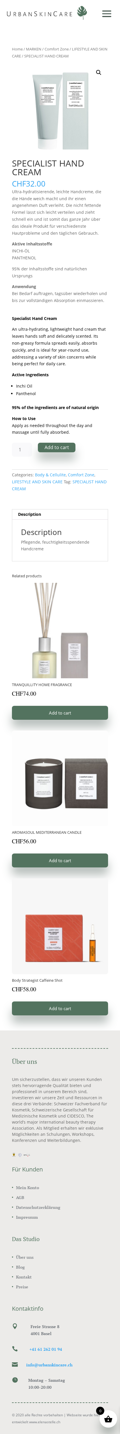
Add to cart (57, 447)
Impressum (27, 1217)
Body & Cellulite (50, 475)
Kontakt (24, 1277)
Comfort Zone (57, 49)
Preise (22, 1287)
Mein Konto (27, 1187)
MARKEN (33, 49)
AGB (20, 1197)
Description (29, 514)
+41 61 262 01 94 (45, 1349)
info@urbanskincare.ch (49, 1365)
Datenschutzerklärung (38, 1207)
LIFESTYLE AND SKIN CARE (37, 481)
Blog (20, 1267)
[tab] (60, 514)
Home (17, 49)
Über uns (24, 1257)
